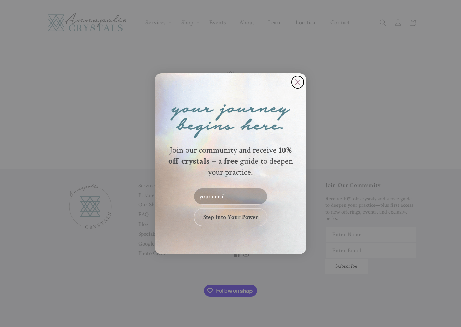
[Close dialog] (298, 82)
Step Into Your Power (230, 217)
